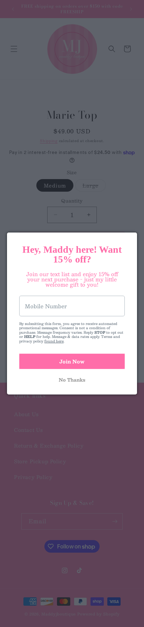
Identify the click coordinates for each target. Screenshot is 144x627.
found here (54, 341)
